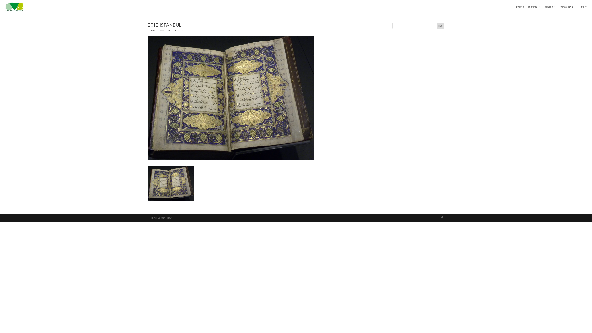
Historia (548, 7)
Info (582, 7)
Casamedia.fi (165, 217)
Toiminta (532, 7)
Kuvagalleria (566, 7)
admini (162, 30)
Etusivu (520, 7)
